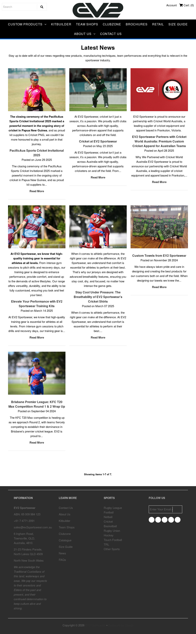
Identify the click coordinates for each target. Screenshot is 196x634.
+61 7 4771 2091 (24, 521)
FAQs (62, 560)
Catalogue (65, 540)
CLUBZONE (112, 24)
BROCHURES (137, 24)
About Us (64, 514)
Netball (108, 517)
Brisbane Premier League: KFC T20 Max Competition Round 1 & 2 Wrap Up (36, 404)
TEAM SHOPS (87, 24)
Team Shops (67, 527)
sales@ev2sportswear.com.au (33, 527)
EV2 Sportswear (95, 625)
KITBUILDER (61, 24)
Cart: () (188, 5)
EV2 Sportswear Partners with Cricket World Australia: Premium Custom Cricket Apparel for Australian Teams (159, 141)
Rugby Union (112, 531)
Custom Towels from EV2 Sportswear (159, 255)
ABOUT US (82, 34)
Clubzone (65, 534)
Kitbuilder (64, 521)
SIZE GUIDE (178, 24)
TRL (106, 544)
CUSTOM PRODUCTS (25, 24)
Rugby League (113, 508)
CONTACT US (111, 34)
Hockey (109, 535)
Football (109, 512)
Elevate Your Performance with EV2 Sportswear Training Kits (36, 303)
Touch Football (113, 540)
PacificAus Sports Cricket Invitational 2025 (37, 152)
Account (171, 5)
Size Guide (66, 547)
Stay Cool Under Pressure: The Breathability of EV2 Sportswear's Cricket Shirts (98, 297)
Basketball (110, 526)
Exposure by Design (121, 625)
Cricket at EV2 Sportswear (98, 141)
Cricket (108, 521)
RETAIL (158, 24)
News (62, 553)
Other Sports (112, 549)
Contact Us (66, 508)
